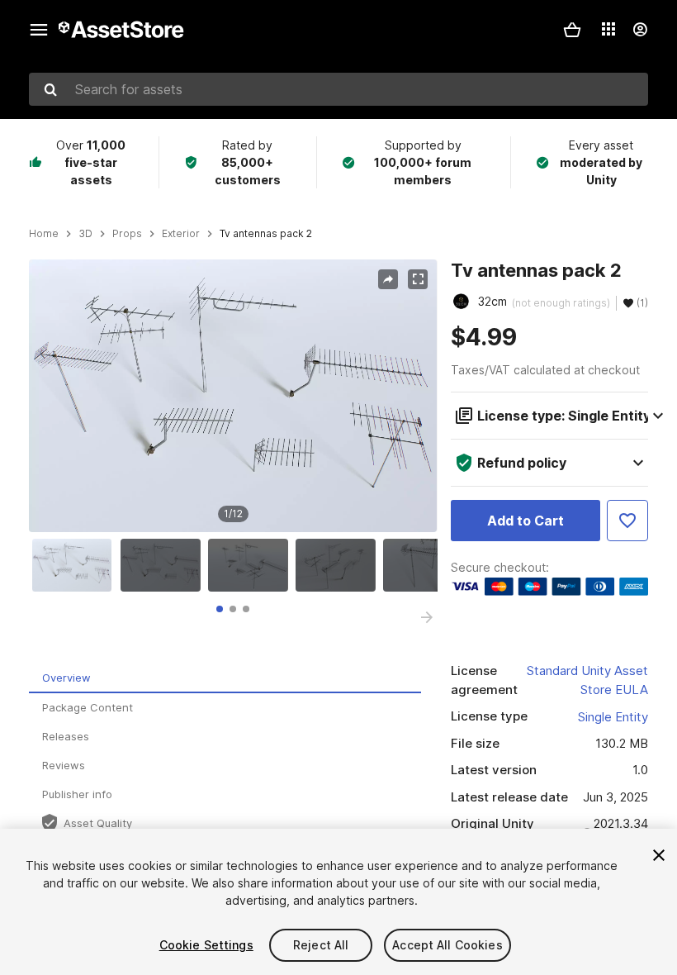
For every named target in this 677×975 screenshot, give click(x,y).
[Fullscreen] (418, 279)
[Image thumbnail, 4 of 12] (339, 565)
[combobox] (338, 89)
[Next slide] (427, 617)
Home (44, 234)
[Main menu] (38, 29)
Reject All (320, 945)
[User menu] (640, 29)
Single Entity (613, 717)
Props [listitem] (127, 234)
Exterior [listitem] (181, 234)
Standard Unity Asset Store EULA (587, 680)
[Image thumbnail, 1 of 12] (76, 565)
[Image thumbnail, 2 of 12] (164, 565)
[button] (572, 30)
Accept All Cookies (447, 945)
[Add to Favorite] (627, 520)
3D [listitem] (85, 234)
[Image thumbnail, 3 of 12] (252, 565)
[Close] (659, 855)
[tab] (219, 609)
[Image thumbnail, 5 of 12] (427, 565)
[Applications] (608, 29)
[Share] (388, 279)
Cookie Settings (206, 945)
